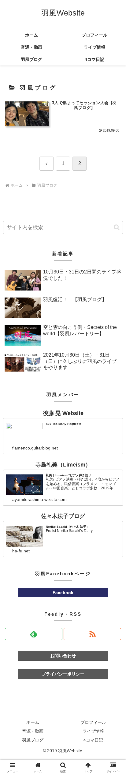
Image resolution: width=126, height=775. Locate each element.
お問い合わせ (63, 655)
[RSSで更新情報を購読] (92, 634)
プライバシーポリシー (63, 673)
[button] (116, 227)
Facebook (63, 592)
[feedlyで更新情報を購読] (33, 634)
